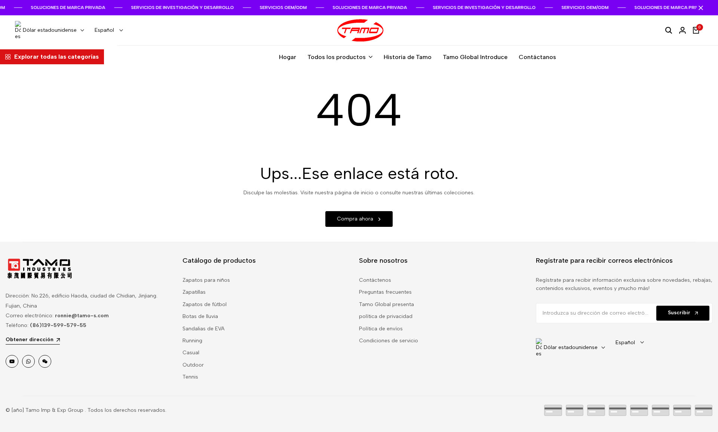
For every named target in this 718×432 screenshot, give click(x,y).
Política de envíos (381, 328)
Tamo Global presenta (386, 304)
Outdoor (193, 365)
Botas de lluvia (200, 316)
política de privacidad (385, 316)
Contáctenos (375, 280)
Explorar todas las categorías (56, 56)
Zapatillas (194, 292)
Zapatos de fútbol (204, 304)
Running (192, 340)
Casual (190, 352)
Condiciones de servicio (388, 340)
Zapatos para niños (206, 280)
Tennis (190, 377)
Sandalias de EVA (203, 328)
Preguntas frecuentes (385, 292)
